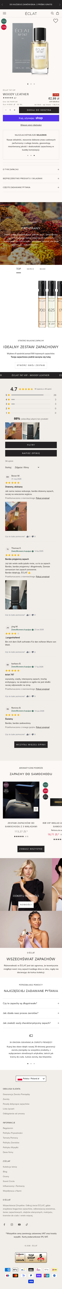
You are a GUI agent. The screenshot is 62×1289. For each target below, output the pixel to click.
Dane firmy (8, 1152)
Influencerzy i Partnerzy (14, 1186)
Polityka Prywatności (13, 1133)
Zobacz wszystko (31, 849)
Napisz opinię (31, 453)
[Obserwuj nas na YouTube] (19, 1224)
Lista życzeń (8, 1109)
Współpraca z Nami (12, 1191)
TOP (18, 269)
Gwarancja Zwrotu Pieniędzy (16, 1094)
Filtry (31, 445)
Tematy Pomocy (10, 1138)
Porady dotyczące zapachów (16, 1104)
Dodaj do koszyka (39, 110)
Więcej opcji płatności (31, 125)
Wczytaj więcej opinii (31, 745)
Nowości (26, 905)
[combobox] (31, 1079)
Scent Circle (9, 1181)
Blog (5, 1171)
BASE (43, 269)
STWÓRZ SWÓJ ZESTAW (31, 365)
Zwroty (6, 1099)
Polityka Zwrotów (11, 1142)
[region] (31, 1046)
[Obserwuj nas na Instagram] (11, 1224)
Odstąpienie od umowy (14, 1113)
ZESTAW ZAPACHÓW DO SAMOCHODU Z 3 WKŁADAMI (21, 825)
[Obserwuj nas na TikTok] (26, 1224)
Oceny (6, 1176)
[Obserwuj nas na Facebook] (4, 1224)
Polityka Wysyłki (10, 1147)
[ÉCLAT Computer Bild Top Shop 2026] (31, 1257)
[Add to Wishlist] (55, 21)
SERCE (30, 269)
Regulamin (8, 1128)
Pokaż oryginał (42, 498)
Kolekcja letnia (10, 1167)
